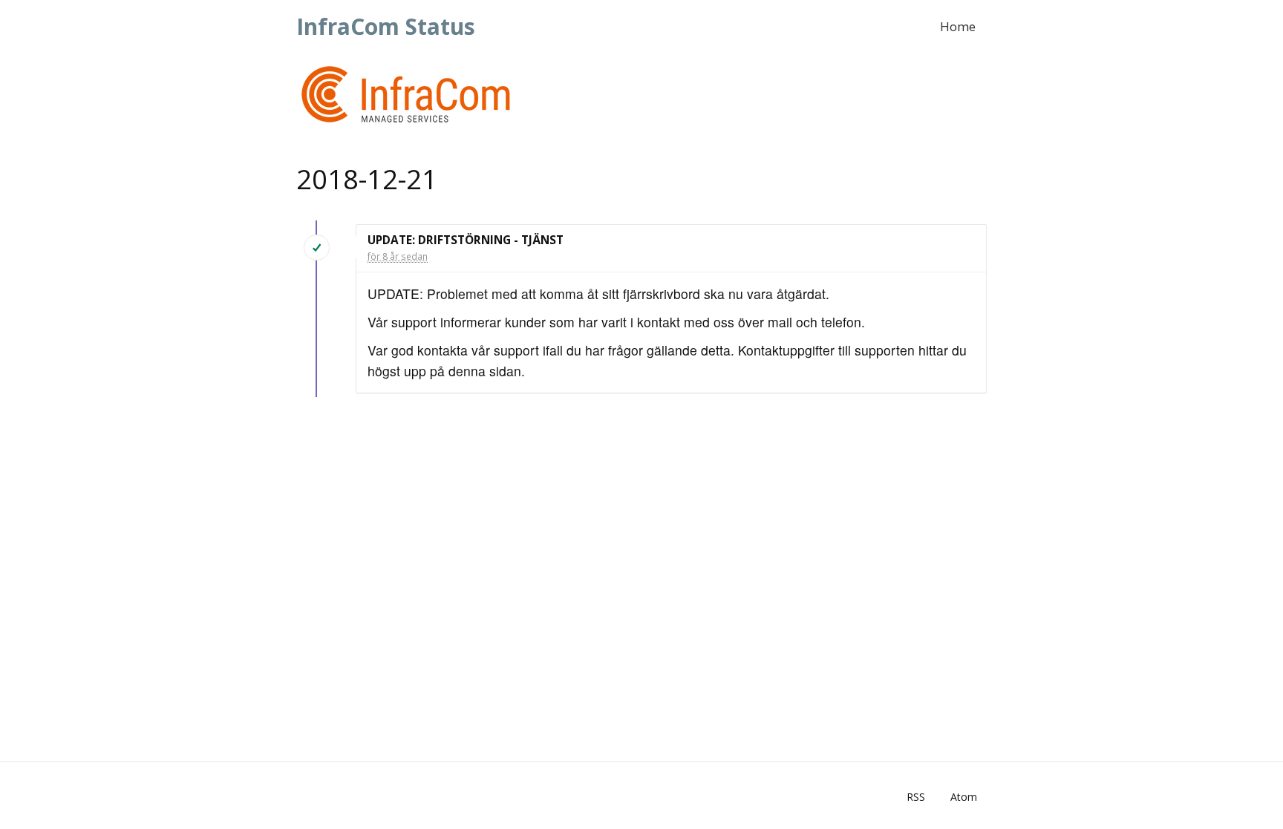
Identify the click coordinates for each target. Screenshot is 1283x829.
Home (958, 26)
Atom (963, 797)
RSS (916, 797)
